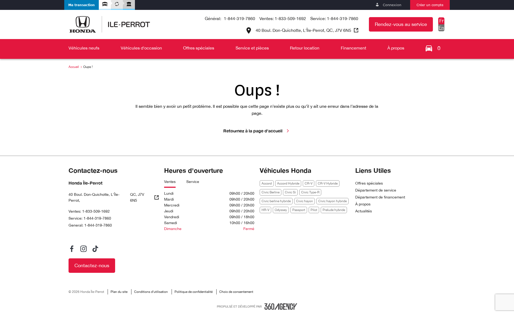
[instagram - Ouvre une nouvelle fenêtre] (83, 249)
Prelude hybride (334, 210)
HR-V (265, 210)
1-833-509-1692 (290, 18)
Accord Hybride (288, 183)
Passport (298, 210)
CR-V (308, 183)
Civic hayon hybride (332, 201)
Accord (267, 183)
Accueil (74, 67)
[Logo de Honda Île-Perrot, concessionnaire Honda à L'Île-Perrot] (110, 24)
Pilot (314, 210)
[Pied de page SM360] (280, 306)
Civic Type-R (310, 192)
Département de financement (380, 197)
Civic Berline (270, 192)
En (441, 27)
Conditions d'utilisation (151, 292)
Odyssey (281, 210)
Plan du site (119, 292)
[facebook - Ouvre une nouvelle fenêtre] (72, 249)
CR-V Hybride (328, 183)
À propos (363, 204)
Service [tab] (192, 181)
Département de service (375, 190)
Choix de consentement (236, 292)
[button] (81, 5)
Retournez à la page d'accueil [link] (252, 130)
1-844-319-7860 (239, 18)
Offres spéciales (369, 183)
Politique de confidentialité (194, 292)
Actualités (363, 211)
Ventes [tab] (170, 181)
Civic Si (290, 192)
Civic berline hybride (276, 201)
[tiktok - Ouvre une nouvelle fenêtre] (95, 249)
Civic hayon (304, 201)
